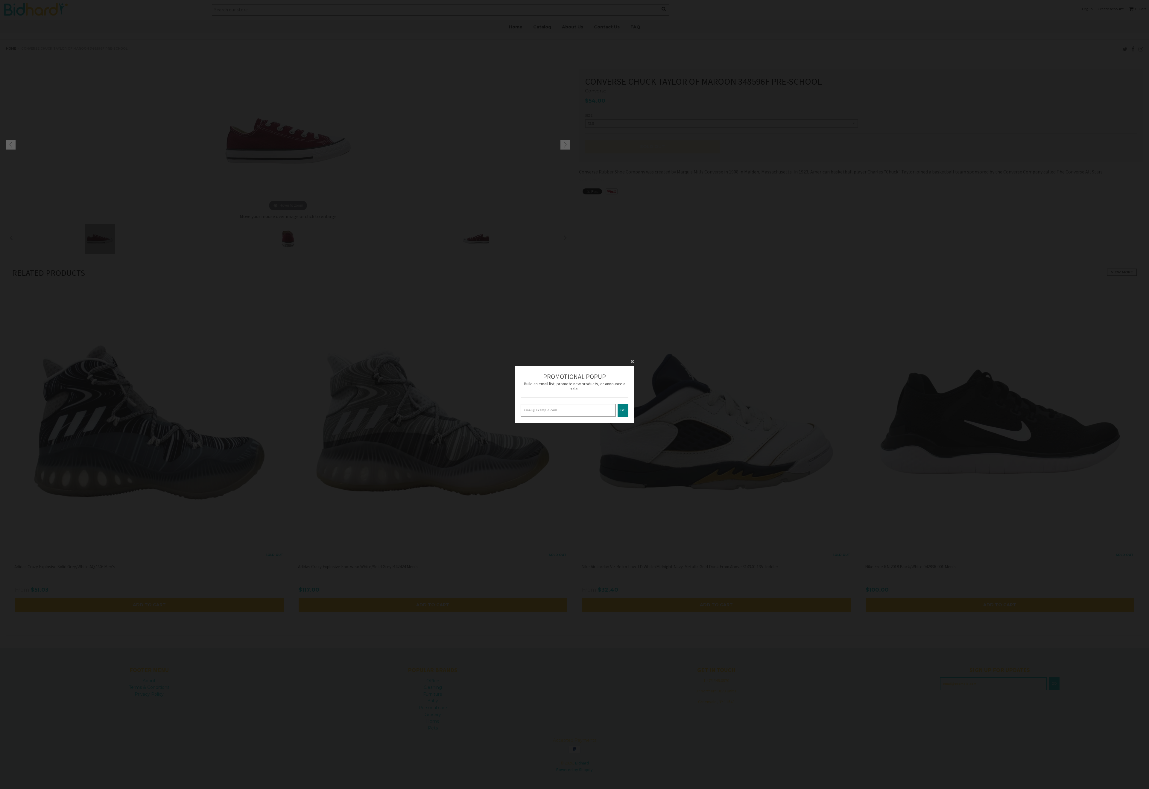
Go (623, 410)
